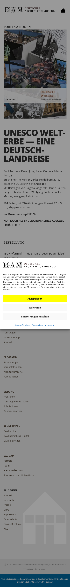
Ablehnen (35, 307)
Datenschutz (37, 325)
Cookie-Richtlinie (22, 325)
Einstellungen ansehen (35, 316)
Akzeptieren (35, 298)
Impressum (50, 325)
